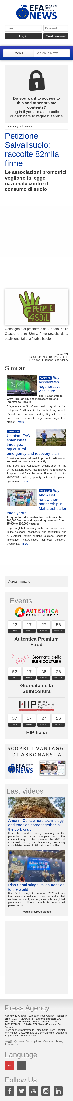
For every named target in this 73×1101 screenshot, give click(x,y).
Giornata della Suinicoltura (36, 688)
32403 (32, 1035)
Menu (19, 53)
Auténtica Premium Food (36, 641)
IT (22, 1065)
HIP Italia (36, 732)
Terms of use (12, 1044)
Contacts (48, 1041)
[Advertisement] (36, 248)
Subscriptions (33, 1041)
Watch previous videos (36, 911)
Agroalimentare (23, 126)
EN (9, 1065)
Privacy (60, 1041)
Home (8, 126)
